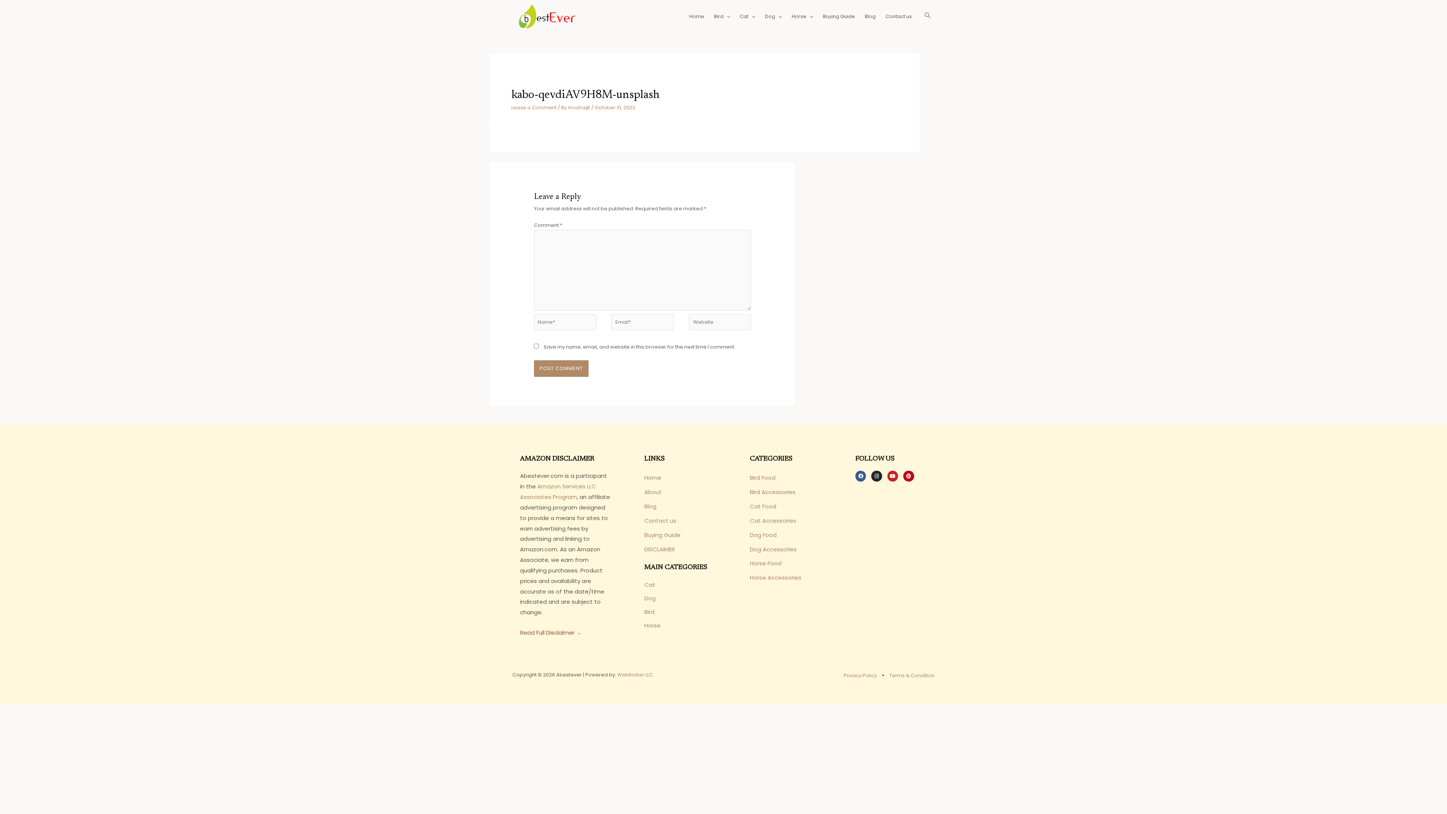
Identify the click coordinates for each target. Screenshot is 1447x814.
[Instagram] (876, 476)
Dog (770, 16)
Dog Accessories (773, 549)
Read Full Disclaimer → (551, 633)
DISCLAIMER (659, 549)
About (653, 492)
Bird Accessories (772, 492)
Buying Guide (839, 16)
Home (696, 16)
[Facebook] (860, 476)
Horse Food (766, 563)
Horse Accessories (776, 577)
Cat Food (763, 506)
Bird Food (763, 478)
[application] (727, 16)
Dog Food (763, 535)
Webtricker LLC (635, 674)
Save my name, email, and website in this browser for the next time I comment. (639, 346)
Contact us (899, 16)
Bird (719, 16)
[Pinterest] (908, 476)
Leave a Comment (534, 107)
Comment (548, 225)
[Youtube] (892, 476)
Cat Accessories (773, 521)
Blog (870, 16)
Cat (744, 16)
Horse (799, 16)
